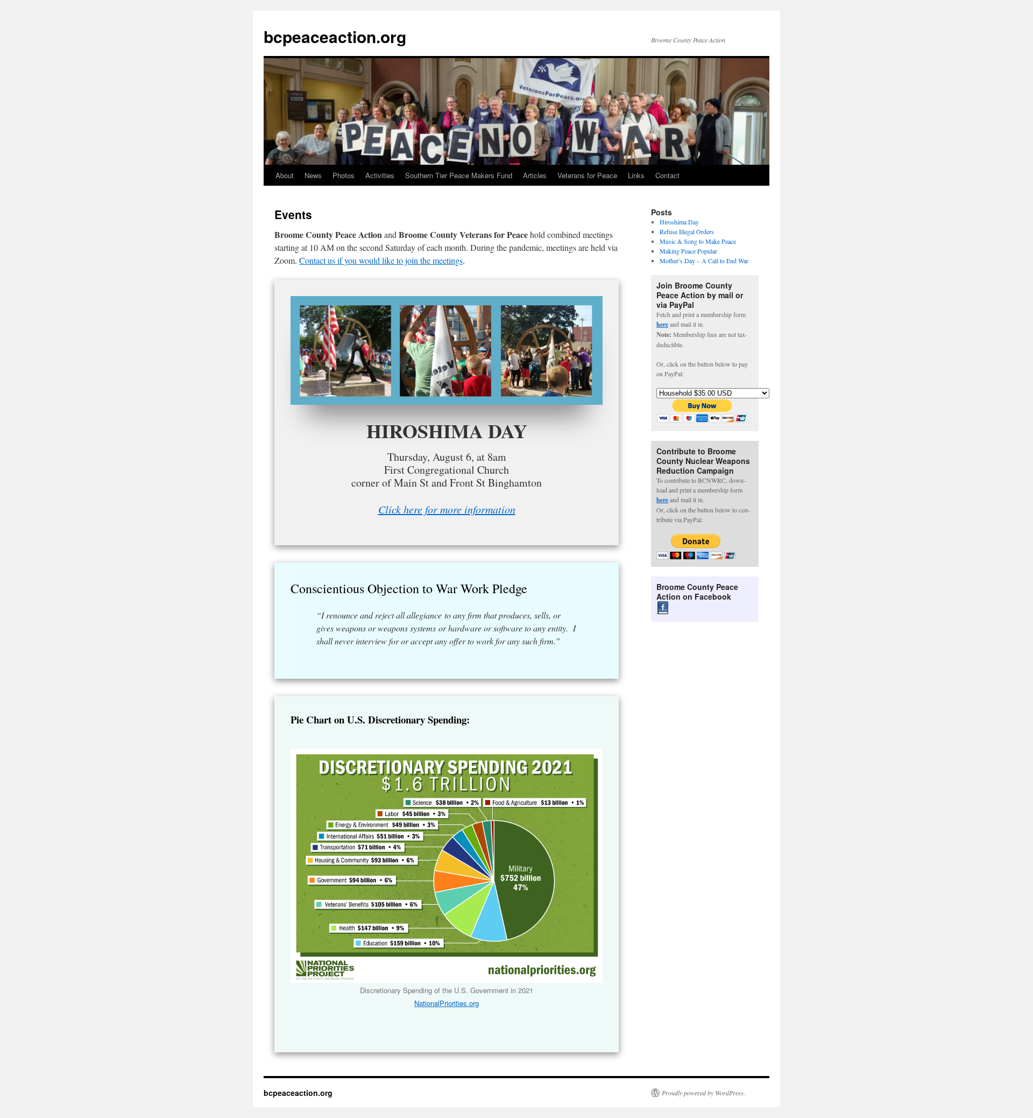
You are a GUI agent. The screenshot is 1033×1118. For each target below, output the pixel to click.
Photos (343, 175)
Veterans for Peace (587, 175)
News (313, 175)
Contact (667, 175)
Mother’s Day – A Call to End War (704, 260)
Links (636, 175)
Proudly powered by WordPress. (703, 1092)
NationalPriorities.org (446, 1003)
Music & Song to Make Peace (698, 241)
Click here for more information (446, 509)
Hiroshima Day (679, 221)
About (284, 175)
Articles (535, 175)
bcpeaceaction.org (335, 36)
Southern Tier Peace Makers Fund (458, 175)
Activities (379, 175)
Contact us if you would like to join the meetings (381, 260)
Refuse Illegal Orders (687, 231)
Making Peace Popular (688, 251)
